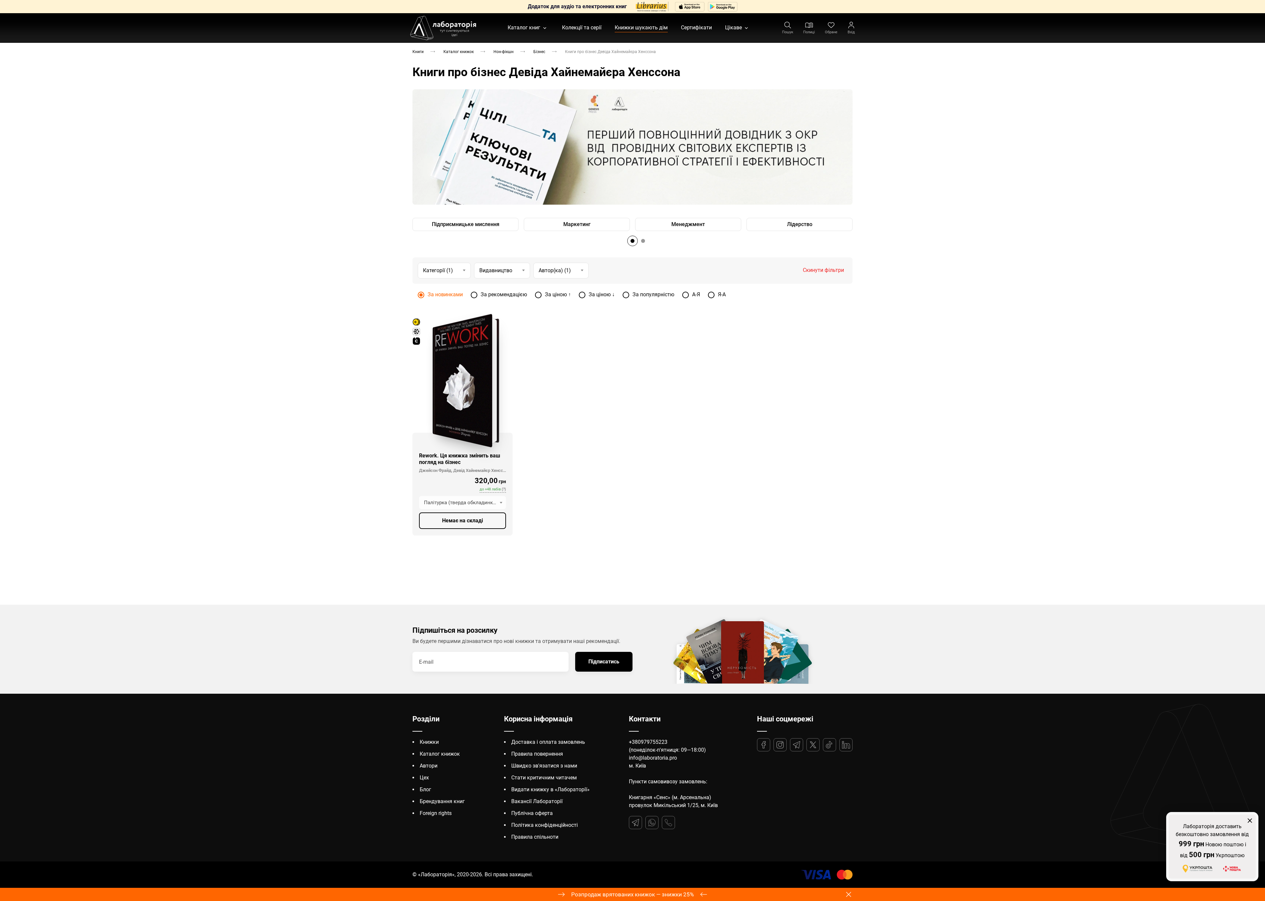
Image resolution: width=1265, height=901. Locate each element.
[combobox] (462, 502)
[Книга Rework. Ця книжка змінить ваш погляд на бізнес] (462, 381)
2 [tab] (643, 241)
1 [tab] (632, 241)
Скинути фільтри (823, 270)
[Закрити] (1249, 820)
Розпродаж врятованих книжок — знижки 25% (632, 894)
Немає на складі (462, 520)
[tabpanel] (632, 147)
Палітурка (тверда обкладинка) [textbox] (460, 503)
